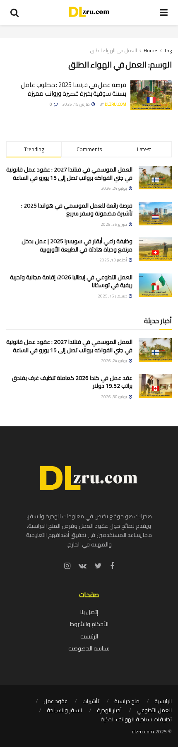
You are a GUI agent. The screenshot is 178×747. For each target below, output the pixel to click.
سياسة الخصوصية (89, 648)
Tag (168, 50)
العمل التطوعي (154, 710)
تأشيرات (90, 701)
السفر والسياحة (64, 710)
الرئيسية (89, 636)
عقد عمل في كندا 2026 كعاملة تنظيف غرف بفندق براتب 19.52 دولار (72, 382)
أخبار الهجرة (109, 710)
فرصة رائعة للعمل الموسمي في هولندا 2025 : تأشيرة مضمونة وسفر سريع (76, 209)
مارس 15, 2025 (76, 104)
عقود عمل (55, 701)
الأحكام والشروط (89, 624)
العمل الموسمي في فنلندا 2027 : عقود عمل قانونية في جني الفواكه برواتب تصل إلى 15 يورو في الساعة (69, 173)
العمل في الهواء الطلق (113, 50)
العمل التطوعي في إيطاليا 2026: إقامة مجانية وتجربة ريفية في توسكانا (71, 281)
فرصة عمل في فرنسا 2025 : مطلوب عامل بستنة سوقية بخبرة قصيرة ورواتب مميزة (73, 89)
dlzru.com (115, 104)
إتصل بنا (89, 612)
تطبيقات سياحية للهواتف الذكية (136, 719)
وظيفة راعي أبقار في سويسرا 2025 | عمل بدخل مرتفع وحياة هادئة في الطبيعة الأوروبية (77, 245)
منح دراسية (127, 701)
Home (150, 50)
